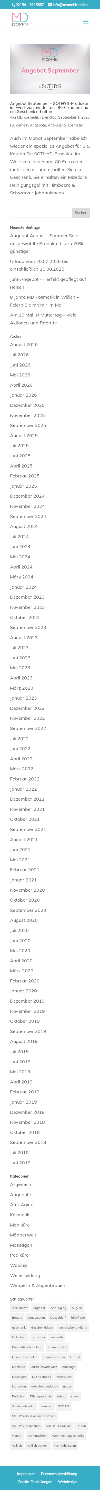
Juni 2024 (20, 546)
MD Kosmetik (28, 117)
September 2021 (28, 829)
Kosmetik (75, 125)
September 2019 (28, 1031)
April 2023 (21, 678)
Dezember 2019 (27, 1001)
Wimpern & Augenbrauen (37, 1285)
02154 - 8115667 (30, 5)
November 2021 (27, 809)
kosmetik (57, 1337)
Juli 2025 (19, 445)
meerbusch (64, 1377)
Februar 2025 (24, 476)
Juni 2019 (20, 1062)
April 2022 (21, 759)
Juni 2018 (20, 1163)
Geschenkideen (42, 1327)
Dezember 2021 (27, 799)
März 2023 (21, 688)
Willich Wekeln (37, 1445)
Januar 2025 (23, 486)
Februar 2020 (24, 981)
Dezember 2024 (27, 496)
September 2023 (28, 627)
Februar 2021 (24, 870)
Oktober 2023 (25, 617)
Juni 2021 (20, 849)
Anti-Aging (57, 125)
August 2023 (24, 637)
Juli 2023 (19, 647)
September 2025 (28, 425)
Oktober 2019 (25, 1021)
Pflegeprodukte (41, 1396)
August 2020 (24, 920)
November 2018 (27, 1122)
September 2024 (28, 516)
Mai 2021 (20, 860)
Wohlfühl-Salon (65, 1445)
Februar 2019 (24, 1092)
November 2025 (27, 415)
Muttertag (19, 1386)
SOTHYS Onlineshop (26, 1426)
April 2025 (21, 466)
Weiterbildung (25, 1275)
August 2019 (24, 1041)
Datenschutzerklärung (59, 1474)
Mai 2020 (20, 950)
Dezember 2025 (27, 405)
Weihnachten (37, 1435)
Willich (17, 1445)
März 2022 (21, 769)
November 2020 (27, 890)
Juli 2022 (19, 738)
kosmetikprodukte (24, 1357)
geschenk (19, 1327)
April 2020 (21, 961)
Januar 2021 (23, 880)
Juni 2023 (20, 658)
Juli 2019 (19, 1051)
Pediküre (19, 1255)
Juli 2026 (19, 355)
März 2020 (21, 971)
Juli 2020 (19, 930)
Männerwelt (23, 1235)
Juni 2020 (20, 940)
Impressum (26, 1474)
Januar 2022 (23, 789)
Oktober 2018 (25, 1132)
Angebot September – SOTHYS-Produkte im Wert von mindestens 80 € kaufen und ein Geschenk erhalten (49, 107)
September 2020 (28, 910)
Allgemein (20, 125)
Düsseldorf (58, 1317)
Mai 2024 (20, 557)
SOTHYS (63, 1406)
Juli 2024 (19, 536)
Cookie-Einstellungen (35, 1482)
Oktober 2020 (25, 900)
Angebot (39, 1308)
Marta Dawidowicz (44, 1367)
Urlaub (81, 1426)
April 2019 (21, 1082)
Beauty (17, 1317)
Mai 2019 (20, 1072)
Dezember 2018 (27, 1112)
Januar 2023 (23, 698)
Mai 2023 (20, 668)
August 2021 (24, 839)
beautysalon (36, 1317)
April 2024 (21, 567)
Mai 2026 (20, 375)
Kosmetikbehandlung (27, 1347)
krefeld (75, 1357)
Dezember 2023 (27, 597)
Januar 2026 (23, 395)
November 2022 (27, 718)
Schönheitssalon (23, 1406)
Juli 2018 (19, 1152)
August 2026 (24, 344)
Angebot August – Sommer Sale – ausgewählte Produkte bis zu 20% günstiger (46, 243)
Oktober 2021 (25, 819)
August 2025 (24, 435)
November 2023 (27, 607)
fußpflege (78, 1317)
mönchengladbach (44, 1386)
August (77, 1308)
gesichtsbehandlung (72, 1327)
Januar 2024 (23, 587)
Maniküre (20, 1225)
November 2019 (27, 1011)
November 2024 (27, 506)
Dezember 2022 (27, 708)
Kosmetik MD (57, 1347)
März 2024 (21, 577)
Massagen (21, 1245)
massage (68, 1367)
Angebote (38, 125)
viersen (17, 1435)
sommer (47, 1406)
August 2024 (24, 526)
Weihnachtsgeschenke (68, 1435)
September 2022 (28, 728)
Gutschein (19, 1337)
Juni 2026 (20, 365)
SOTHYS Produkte (58, 1426)
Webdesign (67, 1482)
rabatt (61, 1396)
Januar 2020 (23, 991)
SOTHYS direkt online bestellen (34, 1416)
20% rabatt (19, 1308)
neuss (67, 1386)
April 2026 (21, 385)
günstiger (38, 1337)
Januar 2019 (23, 1102)
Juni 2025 (20, 456)
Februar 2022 (24, 779)
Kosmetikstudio (54, 1357)
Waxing (18, 1265)
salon (75, 1396)
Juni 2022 (20, 748)
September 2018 (28, 1142)
